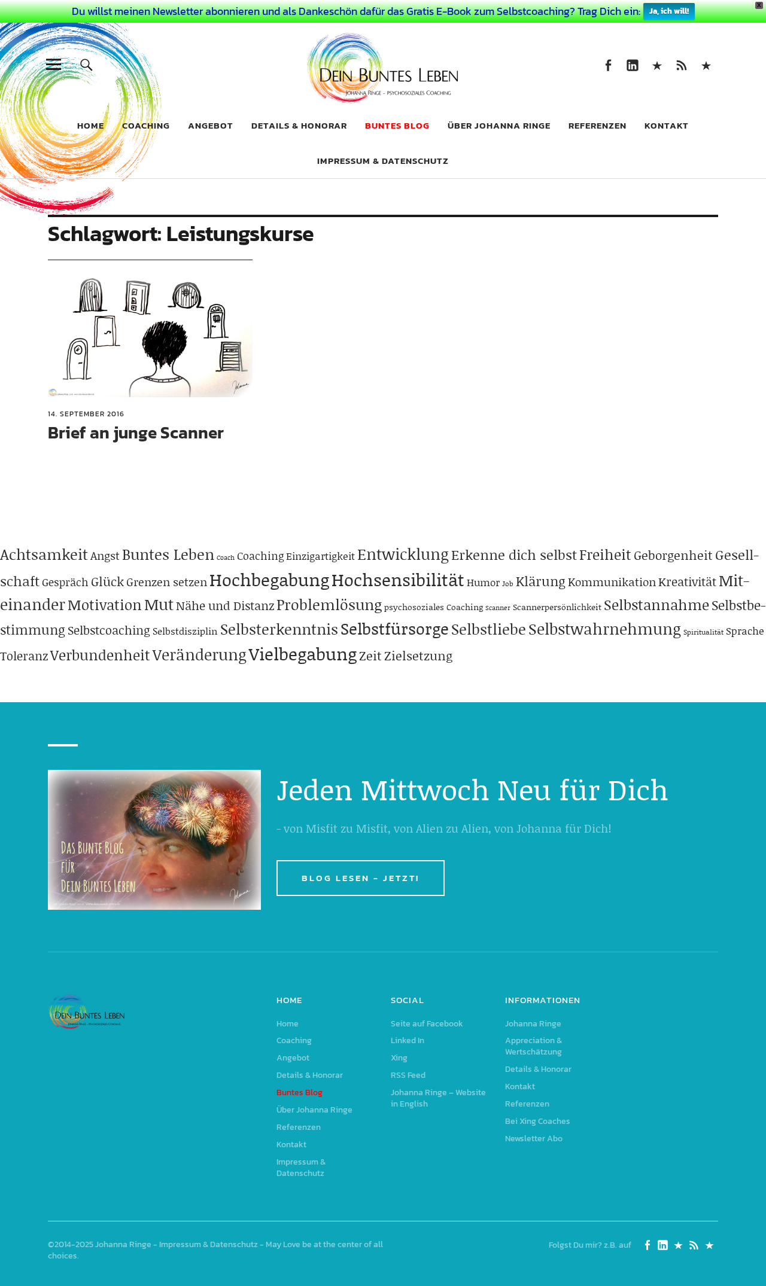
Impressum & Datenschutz (383, 160)
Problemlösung (329, 604)
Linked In (632, 64)
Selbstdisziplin (185, 631)
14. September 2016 (86, 414)
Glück (107, 581)
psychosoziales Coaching (433, 607)
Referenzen (598, 125)
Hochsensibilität (398, 579)
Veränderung (200, 654)
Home (90, 125)
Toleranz (24, 655)
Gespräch (65, 582)
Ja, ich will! (669, 11)
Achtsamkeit (44, 554)
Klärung (541, 581)
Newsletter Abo (534, 1138)
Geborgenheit (673, 555)
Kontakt (667, 125)
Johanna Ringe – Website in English (705, 64)
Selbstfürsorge (395, 628)
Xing (656, 64)
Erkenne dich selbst (514, 554)
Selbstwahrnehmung (604, 628)
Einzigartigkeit (320, 555)
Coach (226, 557)
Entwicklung (403, 554)
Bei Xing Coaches (537, 1121)
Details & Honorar (299, 125)
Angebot (210, 125)
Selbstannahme (656, 604)
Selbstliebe (488, 628)
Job (507, 583)
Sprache (745, 630)
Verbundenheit (100, 655)
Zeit (370, 656)
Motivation (105, 604)
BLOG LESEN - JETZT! (361, 878)
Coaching (146, 125)
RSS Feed (681, 64)
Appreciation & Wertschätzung (533, 1046)
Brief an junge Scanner (136, 432)
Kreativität (687, 581)
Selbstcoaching (109, 629)
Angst (105, 555)
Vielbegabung (303, 653)
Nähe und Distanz (225, 605)
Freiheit (605, 554)
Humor (483, 582)
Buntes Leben (168, 554)
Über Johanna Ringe (499, 125)
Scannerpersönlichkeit (557, 607)
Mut (159, 604)
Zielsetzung (418, 656)
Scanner (497, 607)
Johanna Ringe (533, 1023)
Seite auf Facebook (607, 64)
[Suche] (86, 64)
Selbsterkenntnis (279, 628)
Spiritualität (703, 632)
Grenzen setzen (166, 582)
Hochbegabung (269, 579)
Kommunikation (612, 582)
